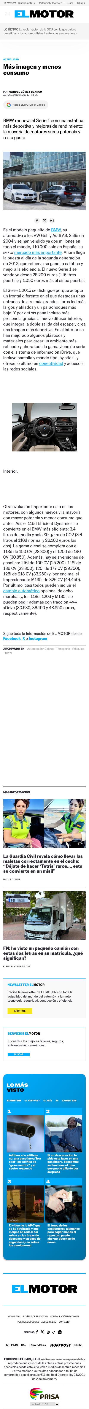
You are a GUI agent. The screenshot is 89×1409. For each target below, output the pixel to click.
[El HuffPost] (61, 1345)
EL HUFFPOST (32, 1100)
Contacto (64, 1322)
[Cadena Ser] (77, 1345)
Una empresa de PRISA (44, 1393)
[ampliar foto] (44, 430)
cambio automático (21, 590)
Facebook (12, 638)
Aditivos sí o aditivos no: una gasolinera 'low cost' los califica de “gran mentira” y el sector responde (25, 1162)
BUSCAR (18, 1054)
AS (57, 1100)
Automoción (35, 649)
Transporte (63, 649)
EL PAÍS (47, 1100)
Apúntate (20, 1011)
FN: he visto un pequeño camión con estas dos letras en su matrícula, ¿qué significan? (43, 953)
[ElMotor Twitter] (42, 1332)
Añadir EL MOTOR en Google (29, 104)
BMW (56, 229)
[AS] (23, 1345)
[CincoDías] (38, 1345)
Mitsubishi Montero (51, 3)
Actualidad (11, 59)
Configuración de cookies (64, 1316)
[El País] (12, 1345)
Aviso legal (14, 1316)
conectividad (51, 363)
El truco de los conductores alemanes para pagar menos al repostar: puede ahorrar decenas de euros (64, 1234)
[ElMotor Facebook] (37, 1332)
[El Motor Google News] (60, 1332)
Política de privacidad (35, 1316)
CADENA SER (69, 1100)
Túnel (70, 3)
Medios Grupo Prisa (44, 1404)
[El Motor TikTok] (53, 1332)
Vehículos (78, 649)
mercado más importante (38, 252)
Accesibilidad (48, 1322)
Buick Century (26, 3)
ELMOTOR (14, 1100)
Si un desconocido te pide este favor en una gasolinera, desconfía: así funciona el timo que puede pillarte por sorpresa (63, 1163)
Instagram (38, 638)
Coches (49, 649)
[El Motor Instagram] (48, 1332)
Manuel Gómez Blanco (25, 91)
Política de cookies (28, 1322)
